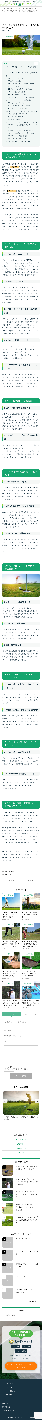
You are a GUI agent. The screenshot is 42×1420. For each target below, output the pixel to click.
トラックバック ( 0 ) (30, 1014)
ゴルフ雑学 (21, 1152)
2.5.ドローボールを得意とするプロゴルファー (22, 89)
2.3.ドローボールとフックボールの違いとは (22, 83)
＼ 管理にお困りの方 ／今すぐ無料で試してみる (21, 1366)
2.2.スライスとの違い (15, 81)
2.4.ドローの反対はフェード (17, 86)
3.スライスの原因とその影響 (15, 92)
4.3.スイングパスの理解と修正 (17, 108)
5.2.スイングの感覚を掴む (16, 116)
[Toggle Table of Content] (36, 63)
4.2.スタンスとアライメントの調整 (19, 105)
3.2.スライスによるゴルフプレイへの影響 (21, 97)
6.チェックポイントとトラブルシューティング (21, 122)
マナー (5, 1315)
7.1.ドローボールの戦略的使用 (17, 136)
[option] (21, 1105)
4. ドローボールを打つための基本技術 (19, 100)
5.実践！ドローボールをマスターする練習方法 (21, 111)
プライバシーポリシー (8, 1410)
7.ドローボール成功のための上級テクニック (21, 133)
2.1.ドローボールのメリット (17, 78)
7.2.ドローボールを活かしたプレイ (19, 138)
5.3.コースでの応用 (14, 119)
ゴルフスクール (21, 1140)
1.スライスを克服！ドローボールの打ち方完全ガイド (21, 68)
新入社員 (11, 1315)
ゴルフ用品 (21, 1144)
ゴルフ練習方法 (9, 871)
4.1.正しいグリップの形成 (16, 103)
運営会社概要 (6, 1407)
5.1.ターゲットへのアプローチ (17, 114)
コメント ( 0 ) (11, 1014)
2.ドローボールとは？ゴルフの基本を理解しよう (21, 74)
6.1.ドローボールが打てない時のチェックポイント (23, 126)
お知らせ (5, 1403)
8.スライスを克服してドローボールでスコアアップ (21, 143)
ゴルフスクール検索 (31, 1301)
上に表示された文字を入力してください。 (16, 1069)
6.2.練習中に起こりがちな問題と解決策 (20, 130)
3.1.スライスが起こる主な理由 (17, 94)
